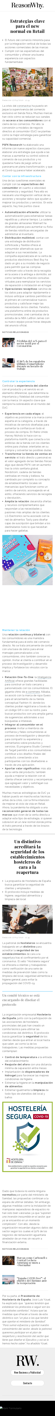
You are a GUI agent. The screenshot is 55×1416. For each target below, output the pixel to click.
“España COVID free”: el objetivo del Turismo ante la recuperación (32, 1281)
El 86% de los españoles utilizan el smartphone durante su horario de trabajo (31, 365)
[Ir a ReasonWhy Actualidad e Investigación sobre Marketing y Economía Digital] (27, 5)
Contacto (27, 1383)
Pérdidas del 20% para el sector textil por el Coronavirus (31, 343)
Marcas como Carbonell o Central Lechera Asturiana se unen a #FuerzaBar (32, 1261)
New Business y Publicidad (27, 1372)
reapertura (8, 957)
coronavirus (24, 105)
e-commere (33, 691)
